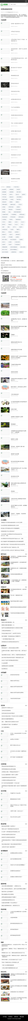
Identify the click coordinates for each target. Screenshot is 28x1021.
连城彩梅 (11, 192)
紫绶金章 (18, 234)
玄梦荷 (11, 219)
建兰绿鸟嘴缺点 (13, 249)
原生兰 (3, 242)
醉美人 (3, 232)
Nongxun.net (10, 12)
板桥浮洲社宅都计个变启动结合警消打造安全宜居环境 (13, 544)
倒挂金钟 (4, 202)
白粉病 (11, 199)
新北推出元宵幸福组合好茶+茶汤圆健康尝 (10, 528)
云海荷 (10, 242)
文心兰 (22, 222)
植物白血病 (12, 204)
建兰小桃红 (4, 239)
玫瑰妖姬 (11, 189)
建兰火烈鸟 (23, 247)
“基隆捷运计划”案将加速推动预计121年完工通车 (11, 522)
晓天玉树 (19, 192)
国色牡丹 (11, 197)
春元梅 (18, 189)
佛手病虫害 (21, 217)
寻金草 (10, 244)
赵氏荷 (23, 194)
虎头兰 (11, 234)
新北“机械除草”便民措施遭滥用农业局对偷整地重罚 (12, 541)
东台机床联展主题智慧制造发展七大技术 (10, 525)
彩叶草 (3, 224)
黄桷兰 (10, 222)
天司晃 (3, 209)
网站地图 (22, 1016)
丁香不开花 (16, 186)
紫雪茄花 (8, 186)
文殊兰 (16, 222)
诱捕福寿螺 (4, 247)
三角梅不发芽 (5, 214)
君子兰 (14, 227)
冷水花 (20, 204)
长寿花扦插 (4, 229)
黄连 (9, 227)
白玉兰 (16, 224)
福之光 (17, 194)
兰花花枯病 (18, 209)
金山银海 (4, 189)
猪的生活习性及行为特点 (6, 265)
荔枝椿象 (4, 192)
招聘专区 (16, 1016)
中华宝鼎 (4, 197)
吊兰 (22, 224)
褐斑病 (17, 202)
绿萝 (3, 227)
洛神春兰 (17, 232)
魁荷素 (18, 207)
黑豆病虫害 (4, 217)
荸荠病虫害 (22, 214)
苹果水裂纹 (4, 204)
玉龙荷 (11, 229)
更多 (26, 554)
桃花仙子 (4, 234)
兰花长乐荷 (17, 242)
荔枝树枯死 (18, 219)
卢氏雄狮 (10, 237)
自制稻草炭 (13, 252)
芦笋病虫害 (12, 217)
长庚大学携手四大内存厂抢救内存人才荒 (10, 547)
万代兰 (3, 222)
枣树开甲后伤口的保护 (6, 272)
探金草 (21, 252)
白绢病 (3, 207)
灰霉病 (11, 202)
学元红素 (4, 194)
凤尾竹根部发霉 (17, 212)
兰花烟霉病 (13, 214)
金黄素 (17, 237)
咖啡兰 (18, 229)
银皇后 (10, 224)
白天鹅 (3, 237)
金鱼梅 (21, 239)
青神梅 (3, 212)
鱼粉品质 (3, 262)
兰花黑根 (4, 219)
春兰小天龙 (4, 249)
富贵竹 (20, 227)
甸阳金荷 (10, 209)
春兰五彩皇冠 (13, 239)
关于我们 (5, 1016)
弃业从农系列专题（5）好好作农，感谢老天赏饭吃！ (13, 260)
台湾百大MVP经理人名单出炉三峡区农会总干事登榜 (12, 550)
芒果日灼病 (11, 207)
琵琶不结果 (4, 199)
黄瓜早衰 (19, 199)
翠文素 (10, 232)
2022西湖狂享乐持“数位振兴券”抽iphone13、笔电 (12, 538)
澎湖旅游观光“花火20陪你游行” (8, 531)
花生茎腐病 (19, 197)
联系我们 (10, 1016)
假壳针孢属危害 (13, 247)
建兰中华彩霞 (5, 252)
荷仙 (9, 212)
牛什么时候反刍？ (5, 270)
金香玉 (11, 194)
